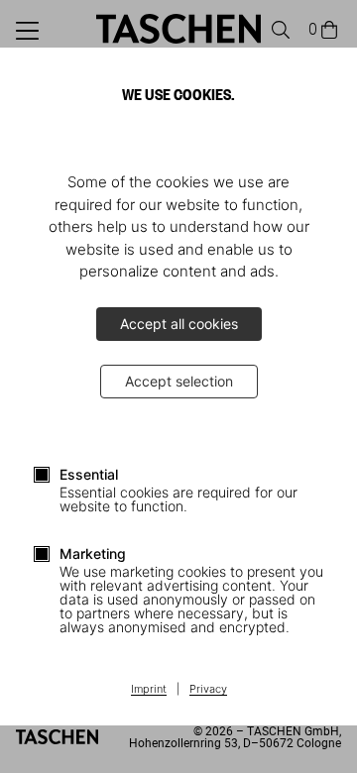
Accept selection (179, 381)
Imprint (149, 690)
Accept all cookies (179, 323)
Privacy (208, 690)
